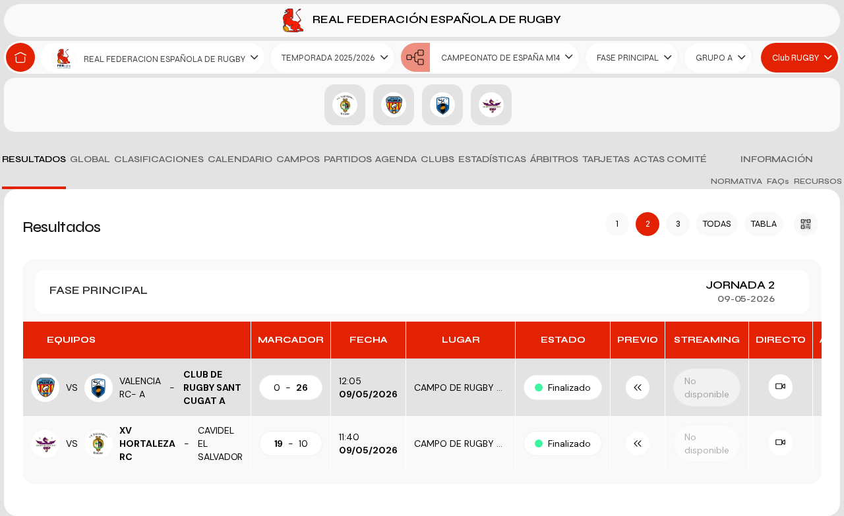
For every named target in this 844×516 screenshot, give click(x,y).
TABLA (764, 223)
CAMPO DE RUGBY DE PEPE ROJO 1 (489, 387)
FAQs (778, 181)
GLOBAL (90, 159)
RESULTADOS (34, 159)
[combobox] (152, 57)
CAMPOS (298, 159)
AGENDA (396, 159)
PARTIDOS (348, 159)
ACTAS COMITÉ (670, 159)
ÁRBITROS (554, 159)
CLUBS (437, 159)
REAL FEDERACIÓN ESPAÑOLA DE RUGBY (435, 19)
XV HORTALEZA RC (147, 443)
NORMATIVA (736, 181)
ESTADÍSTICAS (492, 159)
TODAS (717, 223)
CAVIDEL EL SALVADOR (220, 443)
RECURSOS (818, 181)
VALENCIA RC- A (140, 387)
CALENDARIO (240, 159)
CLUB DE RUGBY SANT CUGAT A (212, 387)
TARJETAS (606, 159)
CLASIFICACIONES (159, 159)
